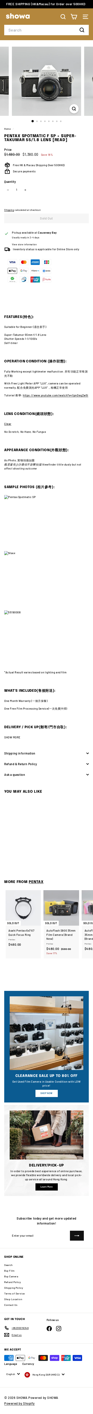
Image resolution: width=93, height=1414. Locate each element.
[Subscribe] (77, 1236)
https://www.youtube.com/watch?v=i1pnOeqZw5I (55, 395)
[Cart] (74, 16)
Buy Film (9, 1270)
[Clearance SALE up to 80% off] (46, 1033)
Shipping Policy (13, 1287)
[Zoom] (74, 108)
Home (7, 128)
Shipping (9, 210)
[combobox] (46, 30)
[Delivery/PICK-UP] (46, 1135)
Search (8, 1264)
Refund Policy (12, 1282)
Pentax (36, 882)
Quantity (10, 181)
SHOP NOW (46, 1093)
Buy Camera (11, 1276)
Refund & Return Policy (20, 764)
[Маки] (46, 580)
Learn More (46, 1186)
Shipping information (19, 753)
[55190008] (46, 638)
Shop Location (13, 1299)
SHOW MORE (12, 737)
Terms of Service (14, 1293)
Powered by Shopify (19, 1403)
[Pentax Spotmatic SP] (46, 523)
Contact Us (11, 1304)
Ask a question (14, 774)
